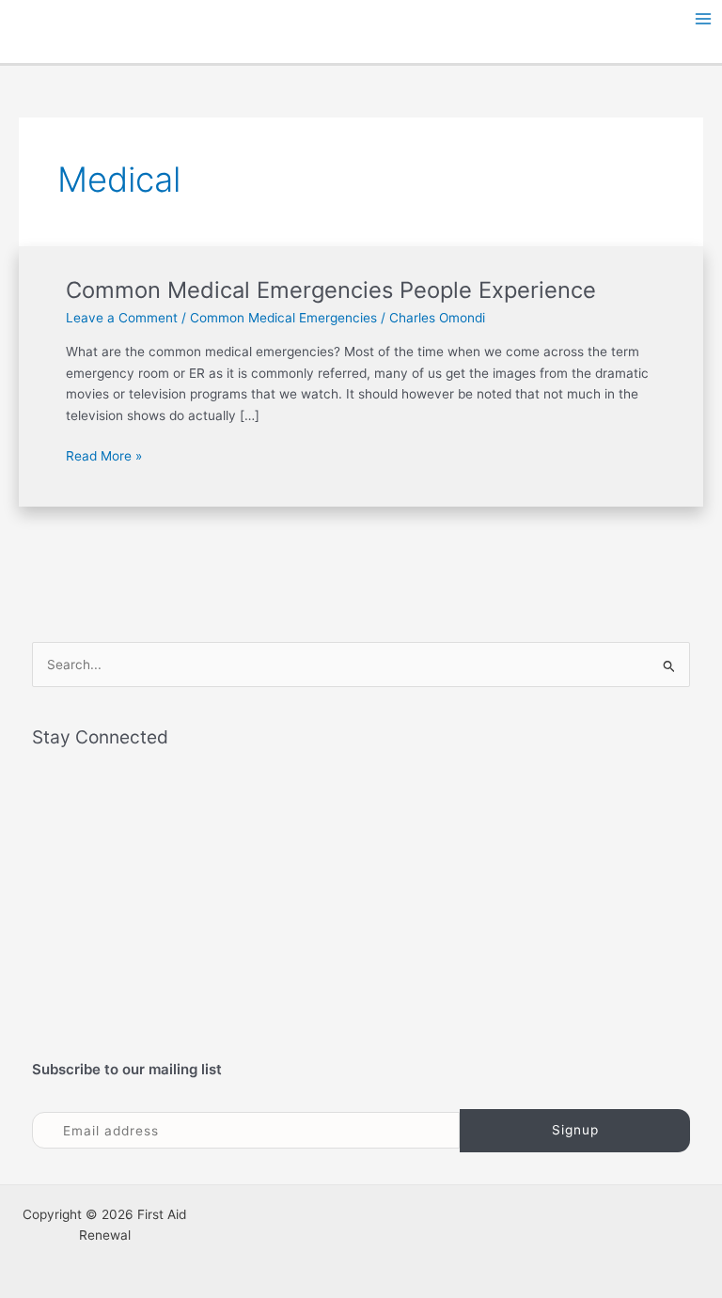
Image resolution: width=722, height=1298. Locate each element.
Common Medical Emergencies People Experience (331, 290)
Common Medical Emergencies (283, 317)
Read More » (104, 454)
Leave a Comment (122, 317)
